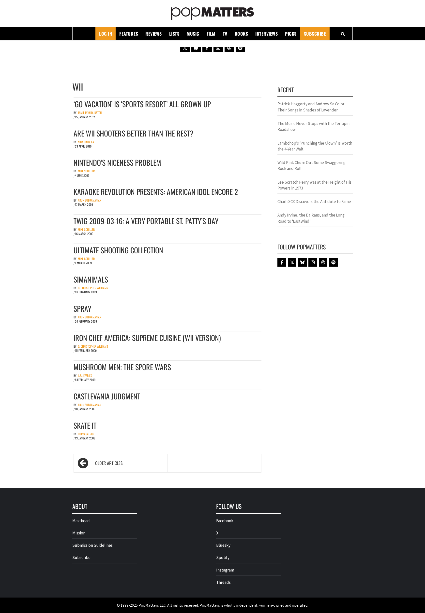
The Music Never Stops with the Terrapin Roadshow (313, 126)
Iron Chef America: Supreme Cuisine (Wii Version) (147, 337)
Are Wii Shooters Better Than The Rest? (133, 133)
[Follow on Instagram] (218, 47)
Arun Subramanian (89, 200)
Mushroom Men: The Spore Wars (122, 366)
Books (241, 33)
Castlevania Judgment (107, 396)
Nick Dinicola (86, 142)
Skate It (85, 425)
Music (193, 33)
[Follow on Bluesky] (196, 47)
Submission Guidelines (92, 545)
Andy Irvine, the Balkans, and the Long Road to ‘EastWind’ (311, 218)
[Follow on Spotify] (240, 47)
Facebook (224, 520)
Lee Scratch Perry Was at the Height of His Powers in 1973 (314, 185)
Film (211, 33)
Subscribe (315, 33)
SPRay (82, 308)
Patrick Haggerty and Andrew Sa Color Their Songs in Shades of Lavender (310, 106)
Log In (105, 33)
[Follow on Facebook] (207, 47)
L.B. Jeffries (85, 375)
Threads (223, 582)
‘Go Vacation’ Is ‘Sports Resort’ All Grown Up (142, 103)
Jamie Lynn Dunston (90, 112)
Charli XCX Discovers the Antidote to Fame (314, 201)
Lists (174, 33)
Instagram (225, 570)
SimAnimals (91, 279)
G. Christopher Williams (93, 288)
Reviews (153, 33)
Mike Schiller (86, 171)
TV (225, 33)
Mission (78, 533)
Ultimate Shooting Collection (118, 250)
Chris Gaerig (85, 434)
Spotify (222, 557)
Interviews (266, 33)
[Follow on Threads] (229, 47)
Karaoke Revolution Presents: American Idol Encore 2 (156, 191)
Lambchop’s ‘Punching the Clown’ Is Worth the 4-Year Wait (314, 146)
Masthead (81, 520)
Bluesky (223, 545)
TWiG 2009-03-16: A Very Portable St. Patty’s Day (146, 220)
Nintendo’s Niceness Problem (117, 162)
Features (128, 33)
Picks (291, 33)
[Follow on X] (185, 47)
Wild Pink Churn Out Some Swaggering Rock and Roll (311, 165)
